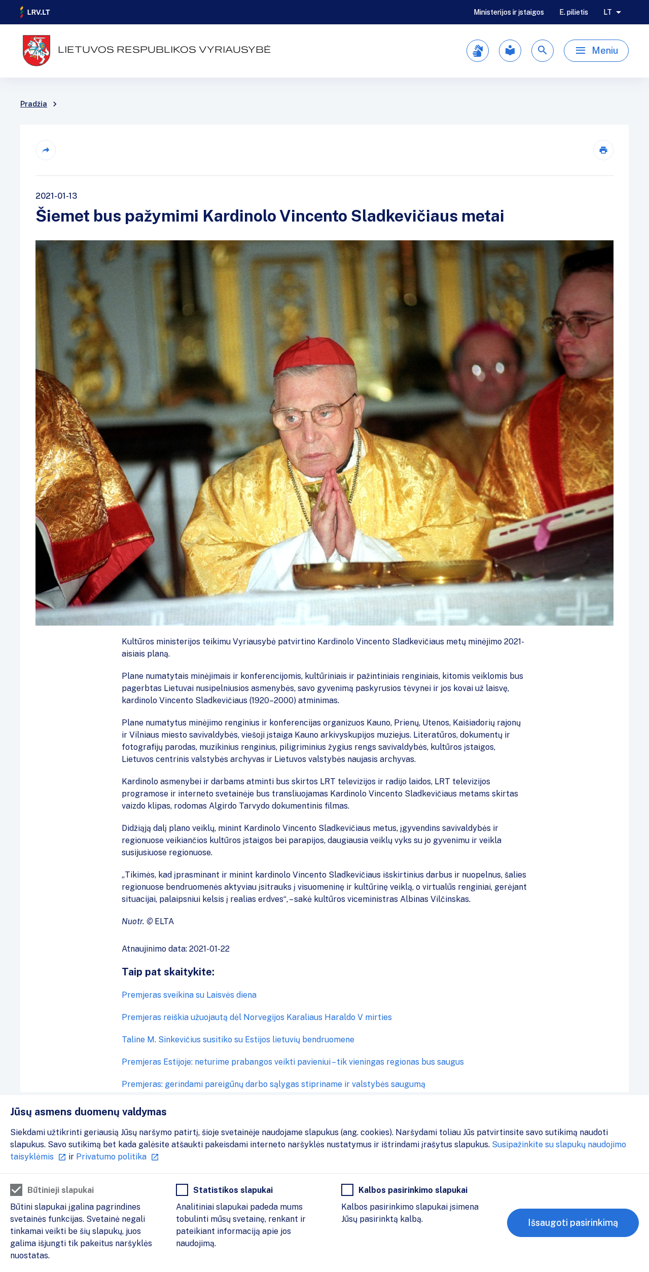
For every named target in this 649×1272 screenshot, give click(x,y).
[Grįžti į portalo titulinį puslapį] (35, 12)
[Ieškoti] (542, 51)
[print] (603, 150)
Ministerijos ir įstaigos (509, 12)
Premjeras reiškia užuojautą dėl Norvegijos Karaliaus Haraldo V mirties (257, 1017)
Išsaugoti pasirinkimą (573, 1222)
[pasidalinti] (45, 150)
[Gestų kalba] (477, 51)
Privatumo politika (111, 1156)
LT (607, 12)
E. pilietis (573, 12)
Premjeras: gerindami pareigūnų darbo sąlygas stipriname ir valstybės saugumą (273, 1084)
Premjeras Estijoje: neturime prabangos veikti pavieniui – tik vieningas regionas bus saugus (293, 1062)
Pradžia (33, 104)
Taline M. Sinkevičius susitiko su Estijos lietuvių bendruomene (238, 1039)
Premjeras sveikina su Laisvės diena (189, 995)
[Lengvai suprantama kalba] (510, 51)
